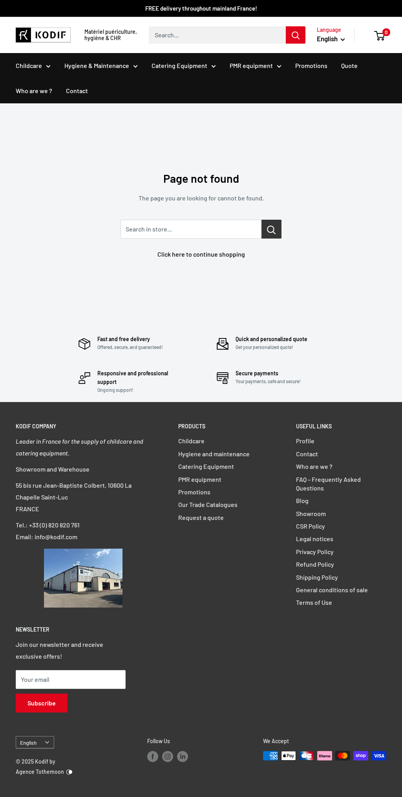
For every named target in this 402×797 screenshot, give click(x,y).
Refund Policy (315, 564)
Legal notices (314, 538)
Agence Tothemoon (40, 771)
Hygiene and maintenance (214, 453)
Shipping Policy (317, 577)
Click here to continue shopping (201, 254)
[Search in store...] (271, 229)
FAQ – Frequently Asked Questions (328, 484)
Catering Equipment (179, 65)
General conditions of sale (332, 589)
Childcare (29, 65)
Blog (302, 500)
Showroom (311, 513)
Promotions (311, 65)
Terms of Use (314, 602)
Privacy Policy (315, 551)
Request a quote (201, 517)
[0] (380, 35)
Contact (77, 90)
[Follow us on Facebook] (152, 756)
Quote (349, 65)
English (28, 742)
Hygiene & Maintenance (96, 65)
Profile (305, 440)
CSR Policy (310, 526)
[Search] (295, 35)
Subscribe (41, 703)
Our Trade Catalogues (208, 504)
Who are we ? (34, 90)
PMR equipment (251, 65)
